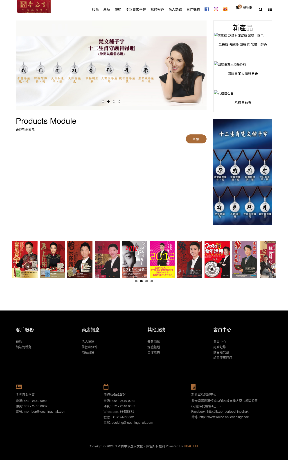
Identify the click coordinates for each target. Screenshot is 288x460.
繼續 (196, 139)
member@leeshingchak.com (45, 411)
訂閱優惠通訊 (222, 357)
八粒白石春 (238, 102)
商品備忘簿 (221, 352)
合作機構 (153, 352)
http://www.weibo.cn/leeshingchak (224, 416)
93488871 (127, 411)
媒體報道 (153, 346)
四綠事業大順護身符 (238, 73)
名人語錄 (88, 341)
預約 (19, 341)
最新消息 (153, 341)
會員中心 (219, 341)
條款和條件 (89, 346)
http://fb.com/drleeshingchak (228, 411)
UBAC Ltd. (191, 446)
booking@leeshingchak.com (132, 422)
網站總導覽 (24, 346)
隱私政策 (88, 352)
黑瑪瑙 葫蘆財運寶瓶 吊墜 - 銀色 (238, 44)
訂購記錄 (219, 346)
